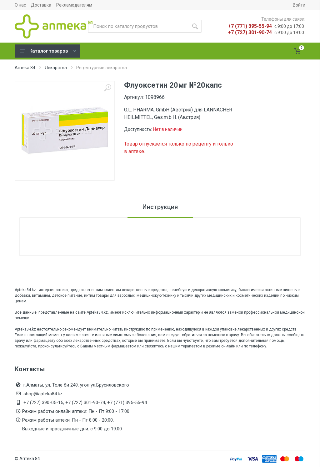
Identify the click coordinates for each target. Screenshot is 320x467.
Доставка (41, 5)
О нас (20, 5)
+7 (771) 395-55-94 (250, 26)
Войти (299, 5)
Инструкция (160, 207)
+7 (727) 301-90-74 (250, 32)
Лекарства (56, 67)
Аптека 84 (25, 67)
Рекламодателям (74, 5)
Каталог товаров (48, 51)
